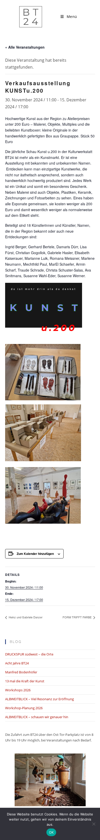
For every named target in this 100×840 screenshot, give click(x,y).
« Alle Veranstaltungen (25, 47)
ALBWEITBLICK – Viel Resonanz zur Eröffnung (39, 699)
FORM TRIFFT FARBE (77, 617)
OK (51, 832)
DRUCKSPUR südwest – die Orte (29, 654)
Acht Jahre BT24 (17, 663)
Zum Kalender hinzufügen (35, 553)
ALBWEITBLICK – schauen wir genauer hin (36, 717)
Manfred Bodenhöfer (21, 672)
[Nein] (93, 823)
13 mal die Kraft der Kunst (24, 681)
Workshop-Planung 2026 (24, 708)
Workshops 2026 (18, 690)
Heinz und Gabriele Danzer (25, 617)
